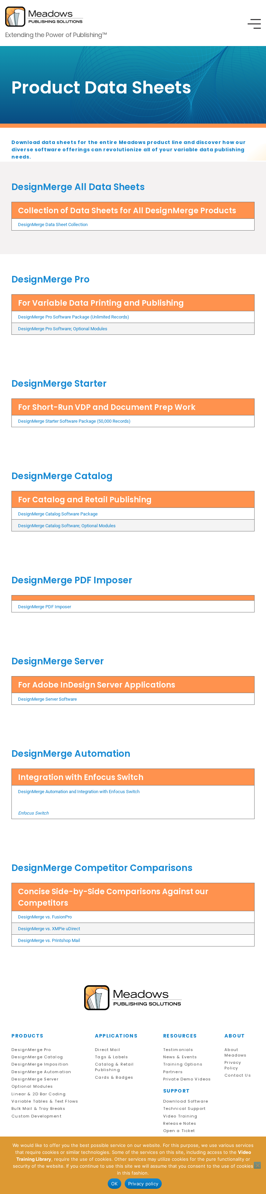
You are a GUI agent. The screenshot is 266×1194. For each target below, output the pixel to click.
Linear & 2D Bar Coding (38, 1094)
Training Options (183, 1064)
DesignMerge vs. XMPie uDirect (49, 928)
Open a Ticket (179, 1130)
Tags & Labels (111, 1057)
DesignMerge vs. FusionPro (45, 916)
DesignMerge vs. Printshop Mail (49, 940)
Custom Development (36, 1116)
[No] (257, 1165)
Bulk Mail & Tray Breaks (38, 1108)
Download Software (185, 1101)
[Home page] (132, 998)
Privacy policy (143, 1183)
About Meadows (235, 1052)
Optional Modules (32, 1086)
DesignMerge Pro (31, 1049)
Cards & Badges (114, 1077)
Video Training (180, 1116)
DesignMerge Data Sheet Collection (53, 224)
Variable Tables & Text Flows (44, 1101)
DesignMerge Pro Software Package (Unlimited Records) (73, 317)
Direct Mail (107, 1049)
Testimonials (178, 1049)
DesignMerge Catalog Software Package (58, 514)
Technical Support (184, 1108)
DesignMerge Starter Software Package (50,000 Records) (74, 421)
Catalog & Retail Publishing (114, 1067)
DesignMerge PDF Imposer (44, 606)
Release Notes (180, 1123)
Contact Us (237, 1075)
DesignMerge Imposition (40, 1064)
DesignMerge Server (34, 1079)
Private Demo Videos (187, 1079)
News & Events (180, 1057)
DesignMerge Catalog (37, 1057)
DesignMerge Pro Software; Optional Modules (62, 328)
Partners (173, 1072)
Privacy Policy (232, 1065)
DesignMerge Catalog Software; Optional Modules (67, 525)
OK (114, 1183)
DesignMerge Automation (41, 1072)
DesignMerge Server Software (47, 699)
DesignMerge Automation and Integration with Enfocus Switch (79, 791)
